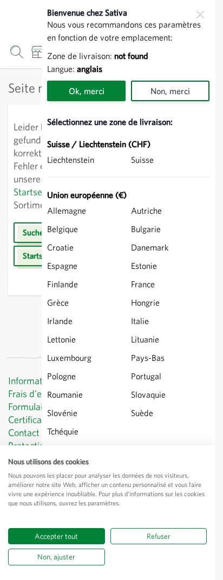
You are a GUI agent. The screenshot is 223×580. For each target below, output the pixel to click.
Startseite (33, 191)
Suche (33, 232)
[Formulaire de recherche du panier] (16, 51)
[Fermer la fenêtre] (200, 15)
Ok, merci (86, 91)
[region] (128, 290)
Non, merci (170, 91)
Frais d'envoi (33, 393)
